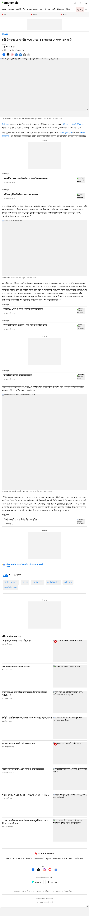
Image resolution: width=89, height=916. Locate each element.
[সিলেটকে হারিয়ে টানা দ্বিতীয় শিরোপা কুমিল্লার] (81, 521)
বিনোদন (47, 9)
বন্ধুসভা (48, 858)
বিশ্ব (24, 9)
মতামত (35, 9)
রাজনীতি (18, 9)
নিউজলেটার (68, 891)
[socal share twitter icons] (8, 56)
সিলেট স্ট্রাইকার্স (37, 582)
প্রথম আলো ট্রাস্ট (39, 858)
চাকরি (53, 9)
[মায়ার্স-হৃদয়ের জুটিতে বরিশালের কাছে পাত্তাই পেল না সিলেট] (70, 805)
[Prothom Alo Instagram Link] (45, 870)
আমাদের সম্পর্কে (19, 891)
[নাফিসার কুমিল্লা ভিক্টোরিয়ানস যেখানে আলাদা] (81, 196)
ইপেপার (64, 858)
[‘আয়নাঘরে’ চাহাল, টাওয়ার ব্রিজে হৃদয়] (70, 651)
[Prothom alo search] (75, 3)
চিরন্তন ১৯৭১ (57, 858)
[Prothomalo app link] (37, 882)
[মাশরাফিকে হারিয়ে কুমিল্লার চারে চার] (81, 377)
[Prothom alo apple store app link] (52, 882)
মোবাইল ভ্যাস (78, 858)
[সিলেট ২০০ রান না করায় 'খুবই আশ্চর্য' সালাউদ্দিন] (81, 311)
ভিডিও (68, 9)
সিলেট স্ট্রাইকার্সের (78, 124)
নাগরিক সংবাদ (9, 858)
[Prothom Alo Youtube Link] (51, 870)
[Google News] (56, 870)
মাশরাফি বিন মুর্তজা (10, 587)
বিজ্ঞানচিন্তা (29, 858)
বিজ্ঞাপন (29, 891)
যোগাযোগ (58, 891)
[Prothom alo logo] (44, 854)
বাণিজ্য (29, 9)
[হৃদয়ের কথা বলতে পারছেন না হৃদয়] (70, 676)
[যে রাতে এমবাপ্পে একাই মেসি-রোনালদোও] (70, 753)
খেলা (41, 9)
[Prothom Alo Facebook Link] (34, 870)
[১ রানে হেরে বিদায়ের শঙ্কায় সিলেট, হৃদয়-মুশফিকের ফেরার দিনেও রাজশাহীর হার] (70, 830)
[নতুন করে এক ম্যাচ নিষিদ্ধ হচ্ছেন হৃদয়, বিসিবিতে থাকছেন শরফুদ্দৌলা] (70, 702)
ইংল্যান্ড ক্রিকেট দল (53, 582)
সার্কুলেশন (38, 891)
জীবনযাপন (60, 9)
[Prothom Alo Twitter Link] (40, 870)
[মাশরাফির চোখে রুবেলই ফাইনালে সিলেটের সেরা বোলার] (81, 180)
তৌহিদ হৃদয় (66, 124)
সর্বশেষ (4, 9)
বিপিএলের (6, 124)
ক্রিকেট (5, 34)
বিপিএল (25, 582)
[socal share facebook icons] (4, 56)
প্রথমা (70, 858)
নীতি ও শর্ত (48, 891)
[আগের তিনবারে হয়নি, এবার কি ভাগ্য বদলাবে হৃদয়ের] (70, 779)
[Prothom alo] (11, 3)
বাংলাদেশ (11, 9)
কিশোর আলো (20, 858)
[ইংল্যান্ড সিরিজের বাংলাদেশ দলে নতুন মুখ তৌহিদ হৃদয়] (81, 327)
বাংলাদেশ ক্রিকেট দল (10, 582)
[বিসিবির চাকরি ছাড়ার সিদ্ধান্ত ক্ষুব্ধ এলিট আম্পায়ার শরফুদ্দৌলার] (70, 728)
